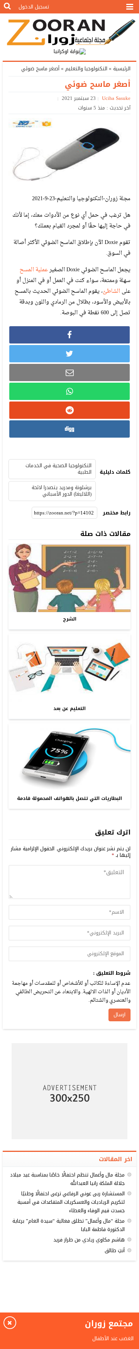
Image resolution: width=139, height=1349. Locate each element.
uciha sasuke (116, 98)
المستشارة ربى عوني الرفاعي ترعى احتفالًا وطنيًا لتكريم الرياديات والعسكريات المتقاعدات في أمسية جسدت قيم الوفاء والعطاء (71, 1202)
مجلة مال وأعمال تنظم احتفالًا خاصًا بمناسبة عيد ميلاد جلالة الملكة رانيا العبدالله (67, 1179)
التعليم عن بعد (69, 708)
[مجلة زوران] (69, 31)
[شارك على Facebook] (69, 335)
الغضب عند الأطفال (112, 1338)
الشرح (69, 619)
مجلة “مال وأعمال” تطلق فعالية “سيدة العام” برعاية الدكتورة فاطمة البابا (68, 1225)
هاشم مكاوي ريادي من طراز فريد (89, 1239)
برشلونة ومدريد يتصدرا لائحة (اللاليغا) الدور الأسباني (62, 491)
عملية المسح (34, 270)
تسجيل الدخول (34, 7)
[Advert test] (69, 1091)
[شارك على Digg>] (69, 429)
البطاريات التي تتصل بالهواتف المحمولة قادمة (69, 798)
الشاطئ (112, 291)
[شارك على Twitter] (69, 353)
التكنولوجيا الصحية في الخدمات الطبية (58, 469)
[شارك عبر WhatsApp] (69, 391)
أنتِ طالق (115, 1250)
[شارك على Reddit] (69, 410)
